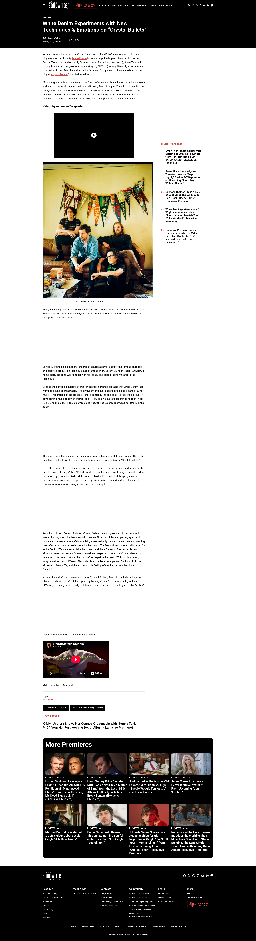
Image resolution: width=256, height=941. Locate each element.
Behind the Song (50, 894)
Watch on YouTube (195, 898)
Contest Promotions (109, 906)
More (190, 889)
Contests (130, 5)
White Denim (79, 58)
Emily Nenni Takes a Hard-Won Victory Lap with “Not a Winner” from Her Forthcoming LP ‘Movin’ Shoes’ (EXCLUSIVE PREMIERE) (183, 156)
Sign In (118, 927)
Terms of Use (158, 927)
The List (46, 906)
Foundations (163, 894)
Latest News (117, 5)
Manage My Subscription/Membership (140, 915)
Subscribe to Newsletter (139, 898)
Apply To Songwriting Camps (142, 902)
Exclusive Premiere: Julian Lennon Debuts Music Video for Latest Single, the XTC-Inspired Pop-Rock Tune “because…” (181, 236)
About (73, 927)
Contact (104, 927)
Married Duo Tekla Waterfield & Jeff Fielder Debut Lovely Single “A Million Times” (64, 836)
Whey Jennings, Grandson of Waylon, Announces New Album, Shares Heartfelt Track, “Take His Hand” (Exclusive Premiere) (182, 215)
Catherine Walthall (53, 38)
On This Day (48, 910)
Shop (153, 5)
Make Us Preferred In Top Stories (87, 708)
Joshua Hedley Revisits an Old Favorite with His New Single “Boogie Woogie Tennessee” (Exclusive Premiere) (149, 787)
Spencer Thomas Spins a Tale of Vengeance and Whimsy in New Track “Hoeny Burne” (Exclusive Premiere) (182, 196)
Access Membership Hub (140, 910)
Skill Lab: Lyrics (165, 898)
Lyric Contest (106, 898)
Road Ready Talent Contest (112, 902)
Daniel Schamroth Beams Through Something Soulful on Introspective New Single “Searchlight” (105, 837)
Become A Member (137, 927)
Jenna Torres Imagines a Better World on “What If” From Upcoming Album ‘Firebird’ (187, 787)
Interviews (47, 902)
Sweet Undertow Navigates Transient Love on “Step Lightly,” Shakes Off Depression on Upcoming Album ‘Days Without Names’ (183, 177)
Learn (161, 5)
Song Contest (106, 894)
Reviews (46, 918)
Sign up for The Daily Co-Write (85, 894)
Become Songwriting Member (142, 906)
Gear (45, 914)
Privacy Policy (178, 927)
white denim (48, 699)
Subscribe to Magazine (139, 894)
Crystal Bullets (59, 74)
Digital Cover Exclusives (53, 898)
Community (143, 5)
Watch (168, 5)
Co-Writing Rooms (166, 902)
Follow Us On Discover (55, 708)
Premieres (48, 17)
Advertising (88, 927)
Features (104, 5)
